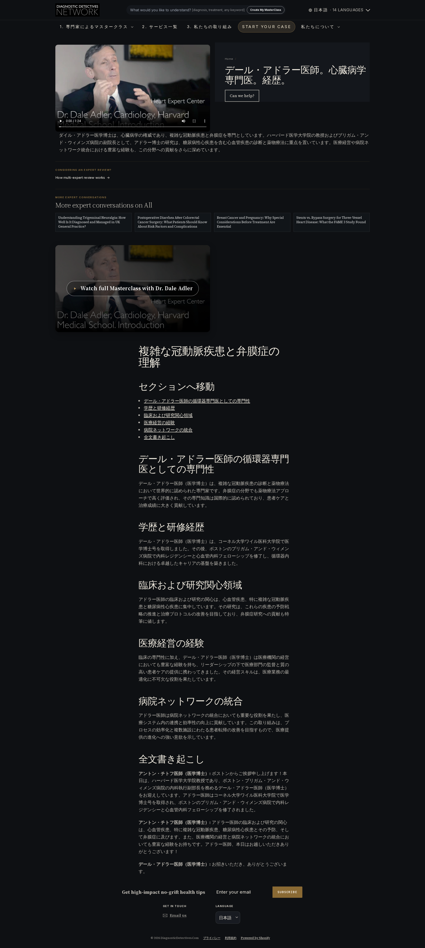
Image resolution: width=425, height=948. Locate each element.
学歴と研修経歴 (159, 408)
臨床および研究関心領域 (168, 415)
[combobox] (206, 10)
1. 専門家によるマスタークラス (95, 26)
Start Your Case (266, 26)
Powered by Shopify (255, 938)
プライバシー (211, 938)
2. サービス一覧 (160, 26)
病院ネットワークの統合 (168, 430)
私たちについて (318, 26)
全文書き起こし (159, 437)
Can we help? (242, 95)
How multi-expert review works (82, 178)
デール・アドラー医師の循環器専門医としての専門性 (197, 401)
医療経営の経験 (159, 422)
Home (229, 58)
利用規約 (230, 938)
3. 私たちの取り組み (209, 26)
